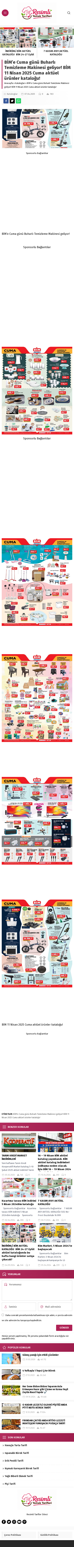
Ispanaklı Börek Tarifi (17, 1453)
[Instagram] (14, 1522)
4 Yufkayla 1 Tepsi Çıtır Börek (39, 1370)
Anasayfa (8, 83)
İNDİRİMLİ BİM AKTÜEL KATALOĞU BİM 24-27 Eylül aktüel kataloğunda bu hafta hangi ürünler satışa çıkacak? (18, 1252)
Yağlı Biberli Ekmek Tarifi (19, 1476)
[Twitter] (9, 1522)
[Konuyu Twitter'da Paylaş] (12, 100)
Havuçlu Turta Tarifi (16, 1445)
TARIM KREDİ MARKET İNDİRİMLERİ (14, 1157)
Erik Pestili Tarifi (14, 1460)
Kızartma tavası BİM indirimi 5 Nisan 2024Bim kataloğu (19, 1202)
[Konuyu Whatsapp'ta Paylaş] (18, 100)
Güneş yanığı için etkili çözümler (40, 1354)
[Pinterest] (24, 1522)
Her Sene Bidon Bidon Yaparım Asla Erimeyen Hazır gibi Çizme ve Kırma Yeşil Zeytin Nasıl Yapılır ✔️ (45, 1389)
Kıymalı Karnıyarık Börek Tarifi (22, 1468)
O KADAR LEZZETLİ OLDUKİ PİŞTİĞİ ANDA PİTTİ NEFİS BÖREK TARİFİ (44, 1406)
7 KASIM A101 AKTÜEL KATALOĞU (56, 52)
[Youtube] (19, 1522)
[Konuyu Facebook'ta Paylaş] (6, 100)
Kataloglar (20, 83)
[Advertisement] (37, 191)
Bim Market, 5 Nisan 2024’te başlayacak (55, 1247)
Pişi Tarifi (10, 1483)
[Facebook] (4, 1522)
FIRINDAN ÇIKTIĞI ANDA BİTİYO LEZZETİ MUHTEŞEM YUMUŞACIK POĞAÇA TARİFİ (43, 1422)
